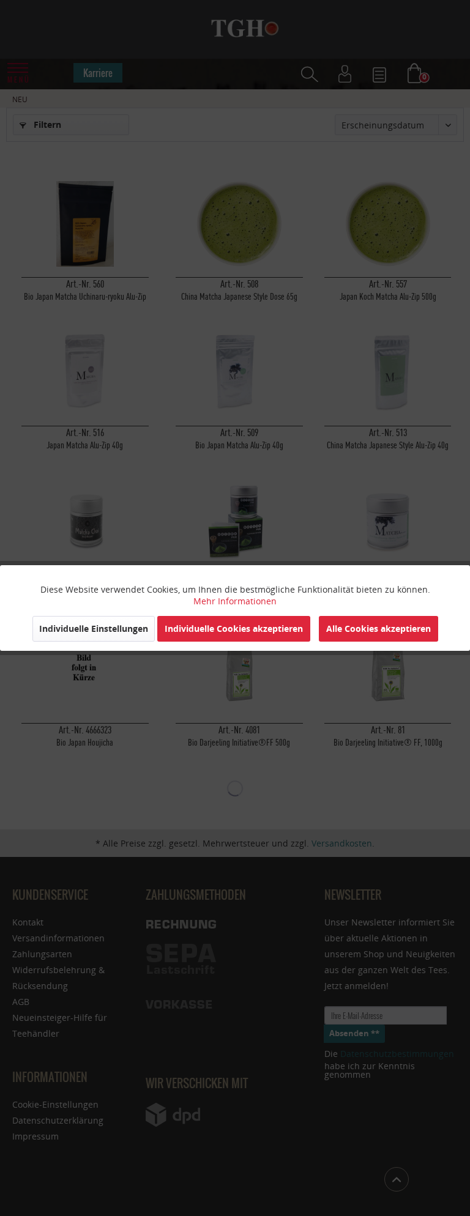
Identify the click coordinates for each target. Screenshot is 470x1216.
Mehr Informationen (235, 601)
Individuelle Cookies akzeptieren (234, 628)
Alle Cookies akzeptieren (378, 628)
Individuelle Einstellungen (93, 628)
